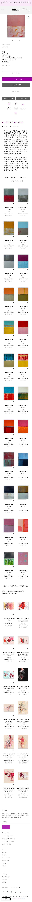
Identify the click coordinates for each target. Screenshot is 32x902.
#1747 (23, 308)
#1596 (23, 506)
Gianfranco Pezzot (9, 618)
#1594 (9, 539)
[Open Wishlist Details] (26, 8)
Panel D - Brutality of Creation (23, 722)
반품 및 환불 (5, 860)
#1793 (23, 275)
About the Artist (11, 126)
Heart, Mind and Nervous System (23, 655)
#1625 (23, 473)
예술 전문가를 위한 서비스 (9, 838)
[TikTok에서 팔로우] (16, 892)
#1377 (23, 539)
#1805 (9, 209)
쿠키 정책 (4, 879)
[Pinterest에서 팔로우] (11, 892)
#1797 (9, 242)
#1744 (9, 440)
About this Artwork (12, 122)
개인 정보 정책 (6, 876)
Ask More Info (23, 98)
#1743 (23, 407)
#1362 (23, 572)
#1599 (9, 506)
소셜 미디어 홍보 (6, 844)
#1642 (9, 473)
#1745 (23, 341)
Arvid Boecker (6, 44)
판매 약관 (4, 882)
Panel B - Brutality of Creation (23, 756)
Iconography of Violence (23, 791)
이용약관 (4, 874)
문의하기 (4, 855)
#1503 (9, 572)
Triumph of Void (23, 688)
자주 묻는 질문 (6, 857)
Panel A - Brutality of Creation (9, 791)
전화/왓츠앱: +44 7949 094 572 (11, 887)
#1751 (9, 341)
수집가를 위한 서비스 (7, 836)
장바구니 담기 (16, 73)
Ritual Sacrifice (9, 688)
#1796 (23, 242)
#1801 (23, 209)
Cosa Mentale (9, 620)
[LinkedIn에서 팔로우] (20, 892)
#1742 (9, 308)
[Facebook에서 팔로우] (3, 892)
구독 (6, 827)
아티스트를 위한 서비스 (8, 841)
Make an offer (9, 98)
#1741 (9, 374)
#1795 (9, 275)
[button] (6, 899)
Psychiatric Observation (9, 722)
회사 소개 (4, 852)
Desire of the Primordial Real (23, 621)
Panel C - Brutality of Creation (9, 756)
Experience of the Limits (9, 655)
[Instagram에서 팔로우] (7, 892)
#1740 (23, 374)
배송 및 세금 (5, 863)
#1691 (23, 440)
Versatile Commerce (19, 898)
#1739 (9, 407)
